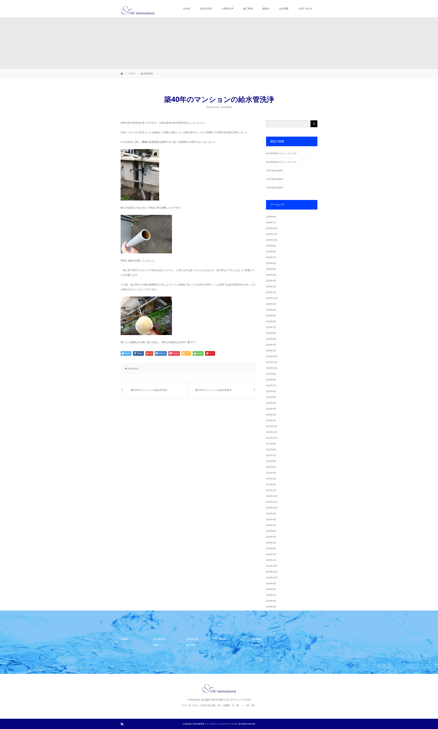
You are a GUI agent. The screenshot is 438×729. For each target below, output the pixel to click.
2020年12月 (271, 496)
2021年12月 (271, 426)
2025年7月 (271, 257)
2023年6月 (271, 333)
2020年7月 (271, 525)
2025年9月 (271, 246)
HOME (186, 8)
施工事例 (248, 8)
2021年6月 (271, 461)
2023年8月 (271, 321)
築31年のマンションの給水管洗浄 (213, 390)
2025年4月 (271, 275)
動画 (155, 645)
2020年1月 (271, 560)
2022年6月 (271, 391)
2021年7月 (271, 455)
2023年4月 (271, 345)
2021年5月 (271, 467)
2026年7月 (271, 222)
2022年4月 (271, 403)
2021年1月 (271, 490)
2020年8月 (271, 519)
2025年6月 (271, 263)
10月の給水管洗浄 (274, 187)
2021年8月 (271, 449)
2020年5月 (271, 537)
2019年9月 (271, 583)
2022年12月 (271, 356)
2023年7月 (271, 327)
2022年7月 (271, 385)
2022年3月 (271, 409)
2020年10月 (271, 508)
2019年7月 (271, 595)
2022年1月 (271, 420)
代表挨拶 (256, 645)
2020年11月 (271, 502)
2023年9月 (271, 316)
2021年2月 (271, 484)
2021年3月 (271, 478)
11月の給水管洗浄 (274, 179)
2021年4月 (271, 473)
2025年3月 (271, 281)
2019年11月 (271, 572)
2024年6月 (271, 304)
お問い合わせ (305, 8)
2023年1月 (271, 350)
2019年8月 (271, 589)
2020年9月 (271, 513)
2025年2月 (271, 286)
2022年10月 (271, 368)
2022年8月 (271, 380)
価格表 (265, 8)
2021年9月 (271, 444)
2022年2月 (271, 414)
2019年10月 (271, 577)
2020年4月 (271, 543)
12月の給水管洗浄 (274, 170)
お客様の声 (228, 8)
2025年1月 (271, 292)
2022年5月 (271, 397)
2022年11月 (271, 362)
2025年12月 (271, 228)
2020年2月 (271, 554)
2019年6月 (271, 601)
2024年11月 (271, 298)
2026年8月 (271, 217)
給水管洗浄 (206, 8)
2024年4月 (271, 310)
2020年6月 (271, 531)
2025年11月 (271, 234)
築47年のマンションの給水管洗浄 (149, 390)
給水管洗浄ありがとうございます (281, 153)
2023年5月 (271, 339)
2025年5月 (271, 269)
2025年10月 (271, 240)
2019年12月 (271, 566)
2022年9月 (271, 374)
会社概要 (284, 8)
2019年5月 (271, 607)
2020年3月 (271, 548)
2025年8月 (271, 251)
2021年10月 (271, 438)
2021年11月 (271, 432)
